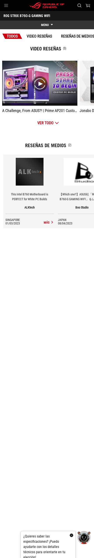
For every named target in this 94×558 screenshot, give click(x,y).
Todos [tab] (12, 36)
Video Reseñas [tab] (39, 36)
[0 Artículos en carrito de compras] (88, 5)
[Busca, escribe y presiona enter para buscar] (79, 5)
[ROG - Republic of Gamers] (47, 5)
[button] (6, 5)
